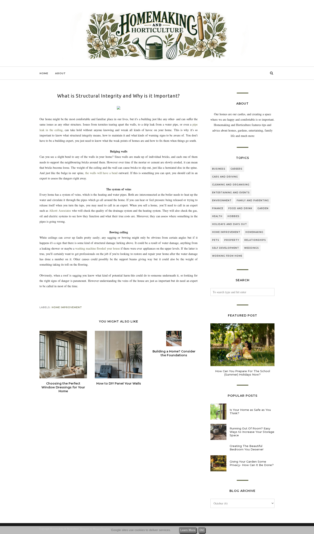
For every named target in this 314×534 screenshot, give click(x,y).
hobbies (233, 216)
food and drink (240, 208)
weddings (251, 248)
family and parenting (253, 200)
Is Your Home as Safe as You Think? (250, 411)
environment (222, 200)
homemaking (254, 232)
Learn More (187, 530)
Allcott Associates (60, 211)
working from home (227, 255)
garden (263, 208)
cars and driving (225, 176)
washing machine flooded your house (97, 248)
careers (236, 168)
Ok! (202, 530)
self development (225, 248)
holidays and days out (229, 224)
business (218, 168)
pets (215, 240)
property (231, 240)
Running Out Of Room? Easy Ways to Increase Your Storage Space (252, 432)
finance (217, 208)
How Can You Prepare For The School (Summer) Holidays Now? (242, 372)
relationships (255, 240)
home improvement (67, 307)
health (217, 216)
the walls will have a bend (101, 173)
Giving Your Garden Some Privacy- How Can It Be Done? (252, 463)
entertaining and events (231, 192)
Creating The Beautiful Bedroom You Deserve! (246, 447)
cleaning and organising (230, 184)
